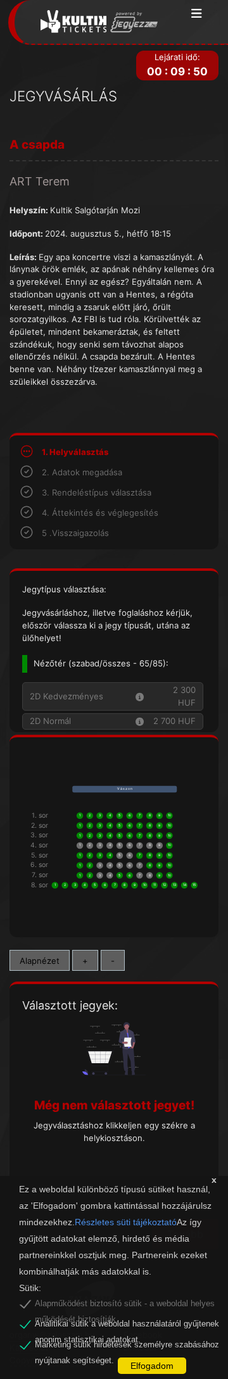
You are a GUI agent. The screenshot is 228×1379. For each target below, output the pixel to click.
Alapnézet (40, 961)
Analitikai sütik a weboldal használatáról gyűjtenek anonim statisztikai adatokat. (127, 1326)
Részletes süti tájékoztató (126, 1222)
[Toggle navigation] (197, 14)
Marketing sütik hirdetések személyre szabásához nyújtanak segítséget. (127, 1346)
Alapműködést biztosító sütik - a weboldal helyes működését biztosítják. (125, 1305)
